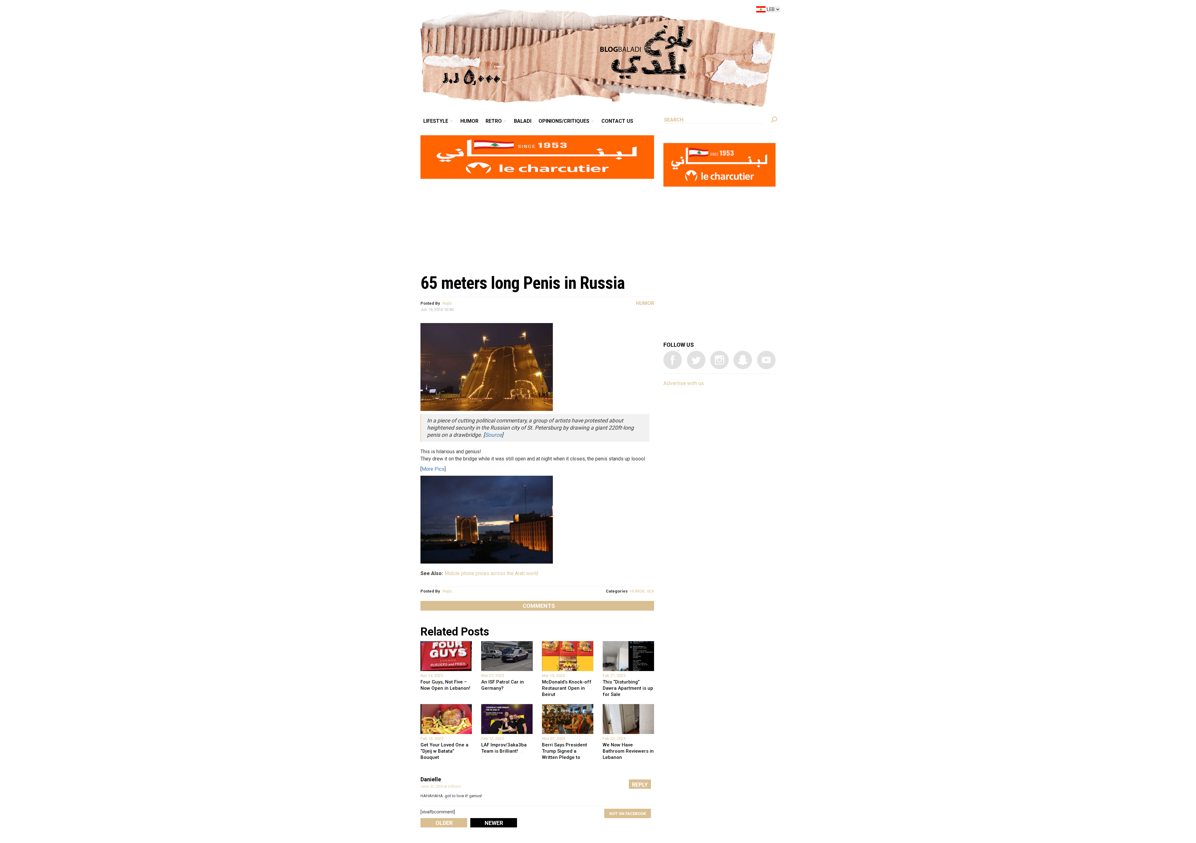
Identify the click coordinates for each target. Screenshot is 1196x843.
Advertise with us (683, 383)
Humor (517, 10)
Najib (447, 303)
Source (493, 435)
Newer (494, 823)
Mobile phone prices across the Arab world (491, 573)
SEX (650, 591)
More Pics (433, 469)
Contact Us (643, 10)
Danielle (430, 779)
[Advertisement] (537, 223)
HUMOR (637, 591)
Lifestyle (488, 10)
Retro (537, 10)
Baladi (561, 10)
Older (444, 823)
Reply (640, 784)
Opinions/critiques (596, 10)
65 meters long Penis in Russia (522, 283)
